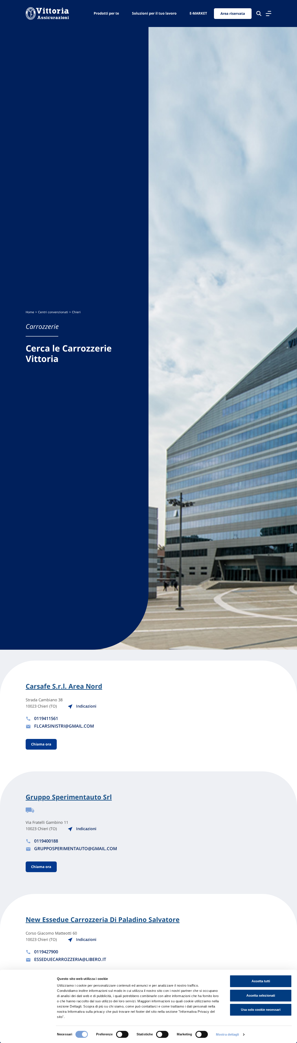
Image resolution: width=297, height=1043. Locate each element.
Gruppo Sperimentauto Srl (69, 797)
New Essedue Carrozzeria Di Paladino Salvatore (103, 920)
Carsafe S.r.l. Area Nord (64, 686)
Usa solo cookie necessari (260, 1009)
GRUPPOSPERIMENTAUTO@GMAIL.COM (75, 848)
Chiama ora (41, 744)
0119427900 (46, 952)
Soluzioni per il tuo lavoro (154, 13)
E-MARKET (198, 13)
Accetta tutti (261, 981)
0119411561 (46, 718)
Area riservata (232, 13)
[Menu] (268, 13)
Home (30, 312)
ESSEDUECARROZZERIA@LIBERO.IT (70, 959)
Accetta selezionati (260, 995)
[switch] (122, 1034)
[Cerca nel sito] (258, 13)
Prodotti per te (106, 13)
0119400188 (46, 841)
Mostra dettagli (227, 1034)
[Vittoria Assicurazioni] (47, 13)
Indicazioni (85, 706)
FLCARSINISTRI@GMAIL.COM (64, 726)
